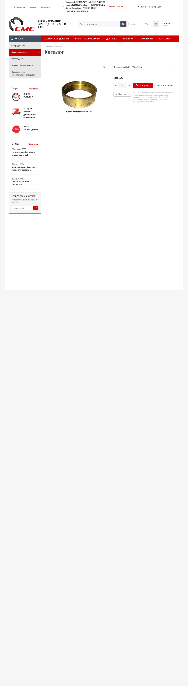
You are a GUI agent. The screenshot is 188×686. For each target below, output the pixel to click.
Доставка (111, 39)
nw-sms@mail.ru (80, 11)
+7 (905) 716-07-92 (97, 2)
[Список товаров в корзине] (162, 26)
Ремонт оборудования (87, 39)
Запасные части (19, 52)
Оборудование (18, 45)
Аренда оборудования (22, 65)
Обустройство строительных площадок (23, 73)
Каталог (19, 39)
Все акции (33, 89)
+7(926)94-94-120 (89, 8)
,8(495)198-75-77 (80, 2)
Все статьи (33, 144)
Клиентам (128, 39)
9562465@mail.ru (79, 5)
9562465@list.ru (98, 5)
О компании (146, 39)
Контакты (164, 39)
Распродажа (17, 59)
